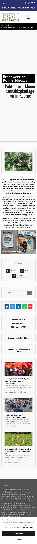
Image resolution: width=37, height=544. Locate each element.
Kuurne (18, 351)
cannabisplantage (22, 349)
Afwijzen (18, 540)
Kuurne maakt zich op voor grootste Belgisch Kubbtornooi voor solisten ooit (18, 451)
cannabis (10, 349)
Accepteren (18, 533)
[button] (3, 3)
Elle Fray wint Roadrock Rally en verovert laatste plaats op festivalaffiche (16, 381)
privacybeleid (28, 527)
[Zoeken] (29, 293)
